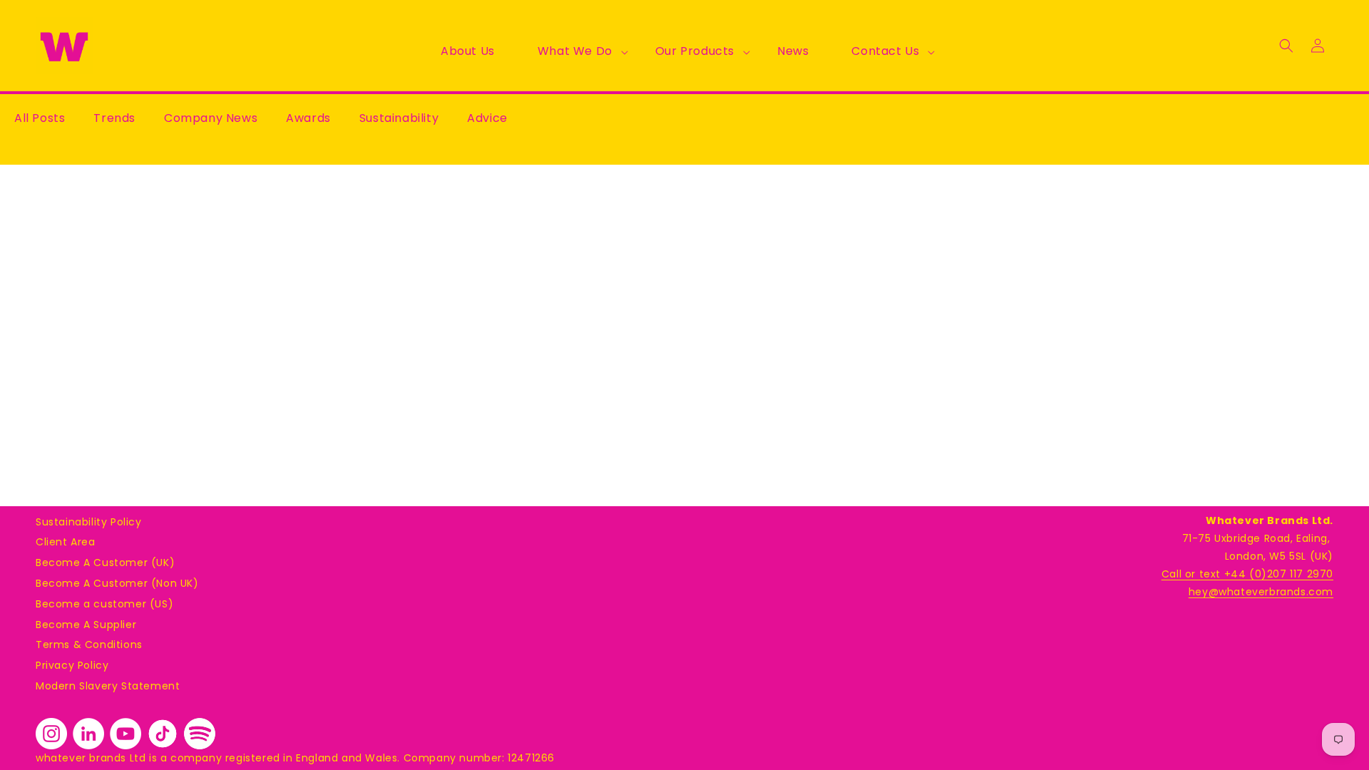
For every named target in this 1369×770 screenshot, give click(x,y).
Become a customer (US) (104, 604)
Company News (210, 118)
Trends (114, 118)
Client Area (66, 542)
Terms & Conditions (89, 644)
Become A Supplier (86, 624)
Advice (487, 118)
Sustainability (399, 118)
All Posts (39, 118)
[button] (575, 52)
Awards (308, 118)
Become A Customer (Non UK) (117, 583)
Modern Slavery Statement (108, 686)
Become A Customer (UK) (105, 562)
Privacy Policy (72, 665)
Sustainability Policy (89, 522)
